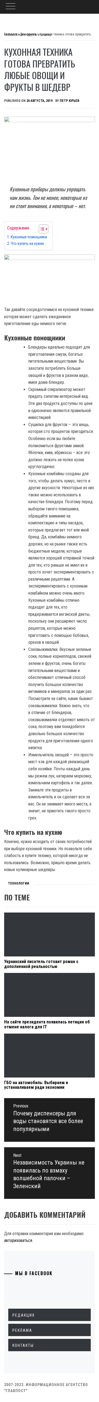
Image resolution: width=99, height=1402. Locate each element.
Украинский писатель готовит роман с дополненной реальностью (41, 964)
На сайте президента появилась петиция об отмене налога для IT (47, 1024)
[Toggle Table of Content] (41, 229)
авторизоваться (18, 1240)
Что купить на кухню (27, 243)
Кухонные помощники (29, 237)
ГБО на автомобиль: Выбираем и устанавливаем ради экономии (36, 1085)
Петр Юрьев (69, 101)
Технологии (18, 883)
